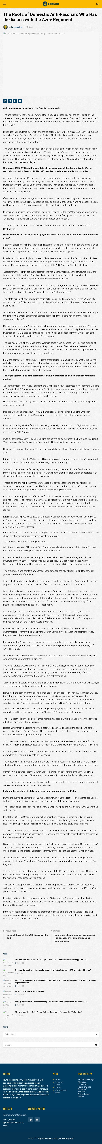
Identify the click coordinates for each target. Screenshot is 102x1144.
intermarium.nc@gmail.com (15, 1115)
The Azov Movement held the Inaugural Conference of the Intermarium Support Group (51, 960)
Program (59, 1082)
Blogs (57, 1085)
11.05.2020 (20, 1015)
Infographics (60, 1090)
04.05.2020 (20, 973)
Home (57, 1079)
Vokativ (81, 1097)
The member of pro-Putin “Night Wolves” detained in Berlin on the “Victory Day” (48, 1012)
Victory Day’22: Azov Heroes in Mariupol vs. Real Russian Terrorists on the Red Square (51, 1002)
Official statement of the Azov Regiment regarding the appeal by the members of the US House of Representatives (55, 981)
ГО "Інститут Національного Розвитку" (84, 1086)
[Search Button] (96, 1045)
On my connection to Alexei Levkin (29, 991)
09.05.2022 (20, 1005)
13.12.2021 (30, 27)
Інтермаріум (16, 27)
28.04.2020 (20, 963)
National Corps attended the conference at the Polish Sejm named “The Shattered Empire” (53, 970)
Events (58, 1087)
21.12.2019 (20, 995)
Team (57, 1093)
